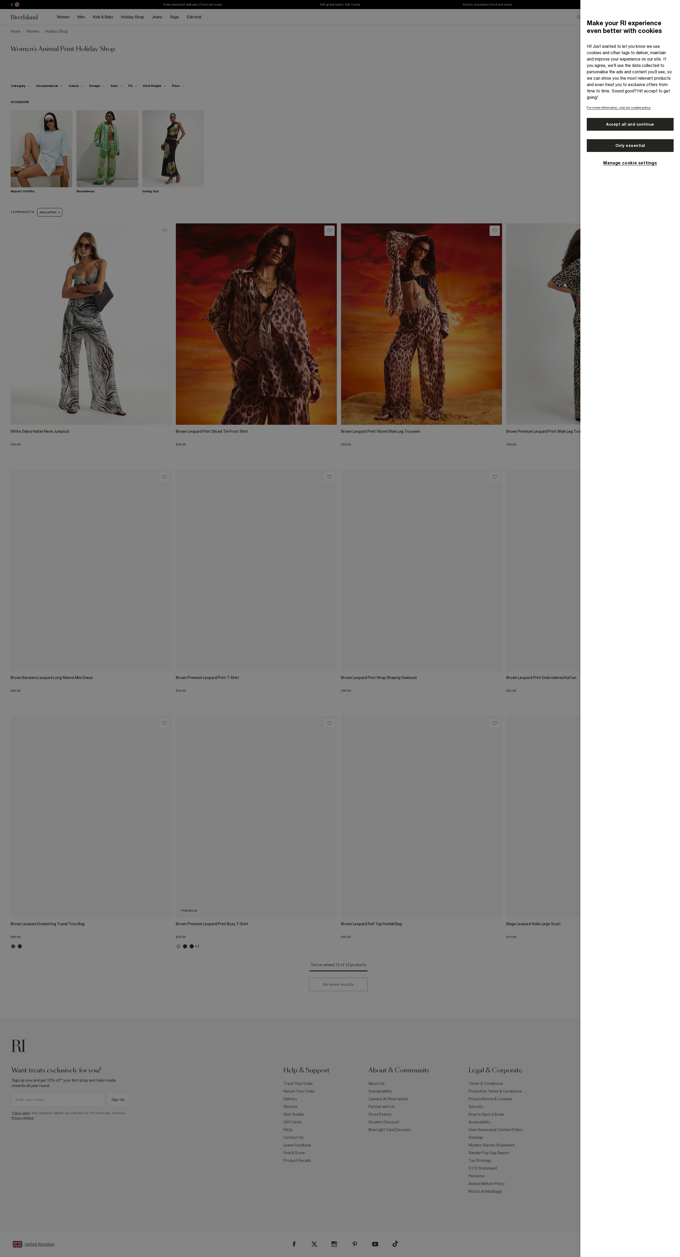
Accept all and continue (630, 124)
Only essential (630, 145)
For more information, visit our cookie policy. (619, 107)
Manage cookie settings (630, 162)
